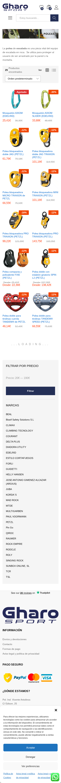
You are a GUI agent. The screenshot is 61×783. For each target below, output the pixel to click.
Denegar (30, 756)
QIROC (10, 533)
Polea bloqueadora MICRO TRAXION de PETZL (14, 195)
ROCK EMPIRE (14, 544)
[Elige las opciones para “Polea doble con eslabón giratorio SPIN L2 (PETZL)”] (37, 266)
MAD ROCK (12, 500)
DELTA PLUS (13, 441)
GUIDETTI (11, 469)
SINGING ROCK (14, 560)
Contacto (7, 644)
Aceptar (30, 747)
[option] (30, 34)
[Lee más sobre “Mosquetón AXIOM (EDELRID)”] (7, 107)
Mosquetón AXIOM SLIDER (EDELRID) (42, 114)
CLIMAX (10, 425)
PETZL (9, 522)
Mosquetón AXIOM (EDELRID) (13, 114)
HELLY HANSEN (15, 474)
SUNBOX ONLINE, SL (17, 566)
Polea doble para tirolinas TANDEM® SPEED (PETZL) (42, 318)
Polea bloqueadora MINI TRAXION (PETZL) (45, 194)
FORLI (9, 463)
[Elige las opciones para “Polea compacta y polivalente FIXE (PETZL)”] (7, 266)
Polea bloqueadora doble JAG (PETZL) (13, 153)
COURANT (12, 436)
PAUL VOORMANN (16, 516)
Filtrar (30, 391)
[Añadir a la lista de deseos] (23, 107)
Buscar (54, 17)
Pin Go (9, 527)
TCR (8, 571)
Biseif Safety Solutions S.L (20, 419)
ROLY (9, 555)
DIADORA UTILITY (16, 447)
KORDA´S (11, 494)
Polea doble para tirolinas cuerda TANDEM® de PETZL (14, 318)
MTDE (9, 505)
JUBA (9, 489)
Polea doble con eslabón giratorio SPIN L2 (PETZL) (44, 274)
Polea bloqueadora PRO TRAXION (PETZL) (16, 235)
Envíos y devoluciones (14, 639)
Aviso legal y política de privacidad (21, 653)
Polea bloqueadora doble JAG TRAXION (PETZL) (43, 154)
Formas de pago (11, 649)
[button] (56, 710)
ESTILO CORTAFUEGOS (19, 458)
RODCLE (11, 549)
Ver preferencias (31, 766)
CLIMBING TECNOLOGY (19, 430)
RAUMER (11, 538)
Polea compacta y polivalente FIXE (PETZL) (12, 274)
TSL (8, 577)
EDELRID (11, 452)
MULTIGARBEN (14, 511)
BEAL (9, 414)
